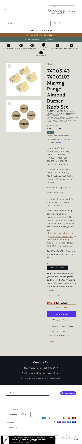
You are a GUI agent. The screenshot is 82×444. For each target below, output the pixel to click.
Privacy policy (71, 436)
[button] (5, 10)
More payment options (61, 320)
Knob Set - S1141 (57, 268)
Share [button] (51, 341)
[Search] (47, 23)
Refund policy (59, 436)
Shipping (50, 135)
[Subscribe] (46, 393)
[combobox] (28, 23)
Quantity (50, 291)
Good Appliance (23, 436)
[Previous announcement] (4, 30)
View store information (59, 335)
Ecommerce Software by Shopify (40, 436)
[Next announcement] (78, 30)
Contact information (69, 438)
